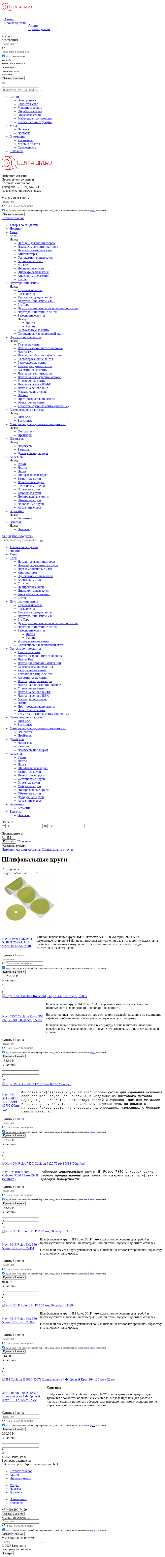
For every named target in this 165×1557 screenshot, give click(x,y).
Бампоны (24, 449)
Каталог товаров (13, 218)
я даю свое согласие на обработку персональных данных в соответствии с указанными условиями (56, 210)
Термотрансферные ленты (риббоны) (43, 406)
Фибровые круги (29, 493)
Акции (9, 19)
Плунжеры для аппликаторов (38, 246)
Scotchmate (25, 420)
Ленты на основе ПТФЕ (34, 384)
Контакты (16, 151)
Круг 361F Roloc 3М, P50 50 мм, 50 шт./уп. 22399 (19, 1320)
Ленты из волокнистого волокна (40, 348)
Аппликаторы (27, 254)
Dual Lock (24, 417)
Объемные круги (29, 500)
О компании (18, 136)
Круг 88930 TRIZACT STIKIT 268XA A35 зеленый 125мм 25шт (17, 942)
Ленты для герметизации (35, 373)
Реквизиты (25, 140)
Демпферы (17, 438)
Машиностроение (30, 107)
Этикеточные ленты (31, 402)
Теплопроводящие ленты (35, 297)
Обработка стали (29, 115)
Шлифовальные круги (33, 475)
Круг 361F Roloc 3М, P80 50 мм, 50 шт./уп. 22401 (19, 1246)
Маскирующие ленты (32, 391)
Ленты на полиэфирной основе (39, 377)
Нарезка (23, 129)
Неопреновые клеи (31, 268)
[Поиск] (3, 83)
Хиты (14, 232)
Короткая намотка (30, 290)
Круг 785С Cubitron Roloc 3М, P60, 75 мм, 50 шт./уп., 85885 (22, 1018)
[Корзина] (3, 86)
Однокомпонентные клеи (35, 257)
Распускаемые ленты (32, 362)
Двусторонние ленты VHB (36, 301)
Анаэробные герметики (34, 275)
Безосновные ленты (31, 315)
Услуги (14, 125)
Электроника (27, 100)
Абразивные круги (30, 507)
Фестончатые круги (31, 485)
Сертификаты (27, 147)
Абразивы (16, 456)
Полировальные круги (33, 496)
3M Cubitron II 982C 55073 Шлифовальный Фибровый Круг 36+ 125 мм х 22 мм (21, 1396)
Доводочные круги (31, 504)
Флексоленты (27, 293)
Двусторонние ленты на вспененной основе (48, 308)
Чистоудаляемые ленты (34, 330)
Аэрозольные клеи (30, 261)
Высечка (16, 522)
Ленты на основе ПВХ (33, 388)
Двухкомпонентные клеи (35, 250)
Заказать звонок (13, 1513)
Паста (22, 471)
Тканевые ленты (29, 344)
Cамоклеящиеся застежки (27, 409)
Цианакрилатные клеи (33, 272)
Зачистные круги (29, 478)
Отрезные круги (29, 489)
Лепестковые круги (31, 482)
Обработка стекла (30, 111)
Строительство (28, 104)
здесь (16, 71)
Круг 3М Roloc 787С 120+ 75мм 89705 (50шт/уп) (11, 1102)
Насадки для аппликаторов (36, 243)
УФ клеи (24, 264)
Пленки (23, 395)
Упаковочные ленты (31, 380)
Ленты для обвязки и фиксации (39, 355)
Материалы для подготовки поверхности (38, 424)
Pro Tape (23, 304)
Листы (30, 322)
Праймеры (25, 435)
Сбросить (23, 841)
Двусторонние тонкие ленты (37, 312)
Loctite (22, 279)
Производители (15, 23)
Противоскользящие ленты (36, 398)
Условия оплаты (29, 143)
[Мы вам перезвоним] (2, 33)
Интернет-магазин (14, 849)
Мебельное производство (35, 118)
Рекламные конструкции (35, 122)
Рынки (14, 96)
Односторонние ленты (25, 337)
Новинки (16, 228)
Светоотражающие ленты (35, 359)
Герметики (17, 511)
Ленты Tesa (25, 351)
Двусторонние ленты (24, 283)
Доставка (24, 133)
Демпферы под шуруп (33, 453)
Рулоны (31, 326)
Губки (22, 464)
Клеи (13, 235)
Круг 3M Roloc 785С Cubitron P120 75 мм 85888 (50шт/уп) (20, 1175)
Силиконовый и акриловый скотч (41, 333)
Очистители (26, 431)
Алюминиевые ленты (32, 369)
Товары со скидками (24, 225)
